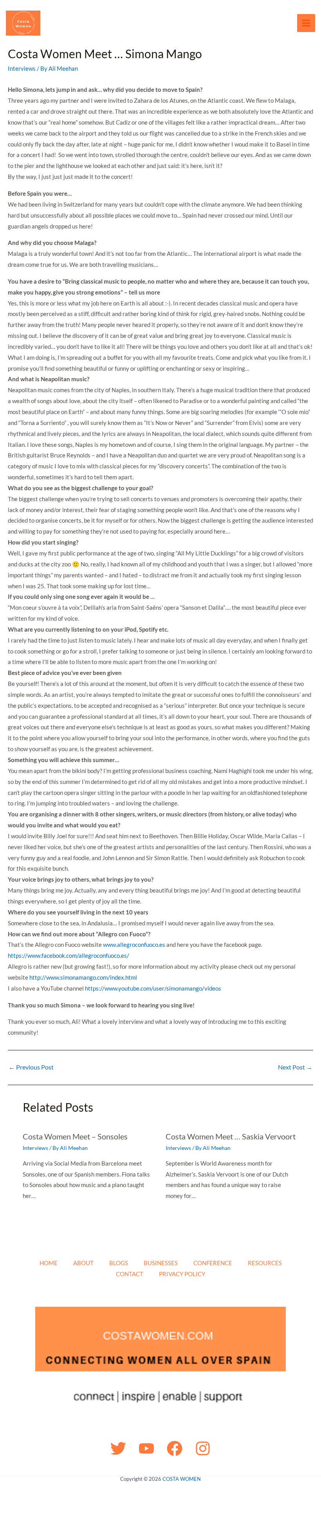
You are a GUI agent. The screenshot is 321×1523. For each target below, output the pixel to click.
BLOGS (118, 1262)
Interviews (22, 68)
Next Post (295, 1067)
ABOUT (83, 1262)
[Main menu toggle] (306, 23)
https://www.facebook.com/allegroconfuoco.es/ (68, 955)
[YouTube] (146, 1448)
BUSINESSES (161, 1262)
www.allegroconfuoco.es (134, 944)
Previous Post (31, 1067)
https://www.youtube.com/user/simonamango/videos (153, 988)
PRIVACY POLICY (182, 1273)
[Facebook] (174, 1448)
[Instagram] (203, 1448)
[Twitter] (118, 1448)
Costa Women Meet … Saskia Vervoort (231, 1136)
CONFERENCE (212, 1262)
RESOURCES (265, 1262)
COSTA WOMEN (181, 1479)
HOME (49, 1262)
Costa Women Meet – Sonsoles (75, 1136)
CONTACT (129, 1273)
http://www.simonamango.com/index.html (83, 977)
